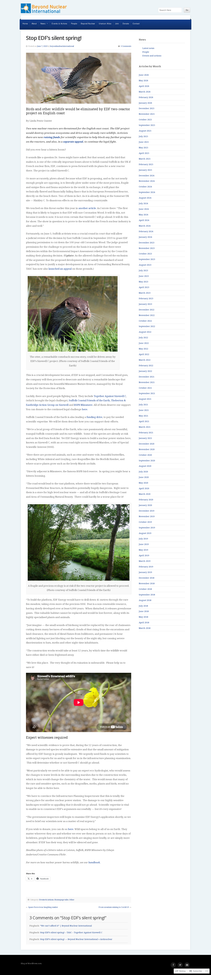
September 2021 (147, 393)
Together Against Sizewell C (110, 396)
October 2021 (145, 388)
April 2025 (144, 153)
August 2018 (145, 600)
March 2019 (144, 561)
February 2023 (146, 298)
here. (85, 409)
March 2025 (144, 159)
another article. (87, 208)
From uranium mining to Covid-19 (114, 907)
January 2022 (145, 371)
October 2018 (145, 589)
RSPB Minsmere (83, 404)
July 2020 (143, 471)
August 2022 (145, 332)
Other (71, 900)
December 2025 (146, 108)
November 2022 (147, 315)
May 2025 (143, 147)
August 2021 (145, 399)
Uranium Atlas (105, 23)
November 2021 (147, 382)
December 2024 (146, 175)
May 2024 (143, 214)
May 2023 (143, 282)
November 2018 (147, 583)
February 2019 (146, 567)
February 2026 (146, 97)
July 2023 (143, 270)
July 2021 (143, 404)
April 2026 (144, 86)
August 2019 (145, 533)
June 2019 (144, 544)
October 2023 (145, 254)
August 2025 (145, 131)
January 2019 (145, 572)
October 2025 (145, 119)
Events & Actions (59, 23)
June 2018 (144, 611)
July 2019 (143, 539)
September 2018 (147, 595)
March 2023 (144, 293)
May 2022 (143, 349)
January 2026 (145, 103)
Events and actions (151, 56)
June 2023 (144, 276)
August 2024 (145, 198)
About (34, 23)
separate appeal (73, 141)
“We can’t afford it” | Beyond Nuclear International (66, 926)
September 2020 (147, 460)
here (70, 829)
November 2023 (147, 248)
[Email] (187, 965)
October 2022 (145, 321)
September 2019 (147, 527)
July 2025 (143, 136)
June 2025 (144, 142)
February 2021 (146, 432)
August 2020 (145, 466)
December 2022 (146, 310)
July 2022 (143, 337)
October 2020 (145, 455)
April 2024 (144, 220)
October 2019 (145, 522)
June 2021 (144, 410)
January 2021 (145, 438)
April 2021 (144, 421)
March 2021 (144, 427)
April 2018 (144, 622)
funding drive (94, 417)
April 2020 (144, 488)
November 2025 (147, 114)
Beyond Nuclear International (44, 9)
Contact (136, 23)
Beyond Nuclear (88, 23)
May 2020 (143, 483)
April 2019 (144, 555)
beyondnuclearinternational (62, 46)
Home (25, 23)
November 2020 (147, 449)
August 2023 (145, 265)
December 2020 (146, 444)
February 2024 (146, 231)
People (74, 23)
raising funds (52, 137)
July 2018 (143, 606)
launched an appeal (60, 268)
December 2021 (146, 377)
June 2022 (144, 343)
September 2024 (147, 192)
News (43, 23)
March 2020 (144, 494)
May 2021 (143, 416)
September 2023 (147, 259)
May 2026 (143, 80)
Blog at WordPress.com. (31, 963)
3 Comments (126, 46)
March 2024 (144, 226)
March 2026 (144, 92)
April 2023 (144, 287)
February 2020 (146, 499)
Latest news (148, 48)
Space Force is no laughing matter (43, 907)
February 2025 (146, 164)
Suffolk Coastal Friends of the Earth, (89, 400)
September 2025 (147, 125)
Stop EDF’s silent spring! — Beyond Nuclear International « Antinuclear (76, 939)
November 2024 (147, 181)
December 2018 (146, 578)
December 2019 (146, 511)
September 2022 (147, 326)
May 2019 (143, 550)
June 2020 (144, 477)
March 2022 (144, 360)
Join (117, 23)
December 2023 (146, 242)
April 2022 (144, 354)
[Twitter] (180, 965)
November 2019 (147, 516)
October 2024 (145, 186)
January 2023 (145, 304)
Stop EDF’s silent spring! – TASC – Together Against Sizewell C (71, 932)
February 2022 (146, 365)
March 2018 (144, 628)
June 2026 (144, 75)
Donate (126, 23)
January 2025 (145, 170)
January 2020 (145, 505)
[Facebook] (173, 965)
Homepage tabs (61, 900)
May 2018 (143, 617)
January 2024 (145, 237)
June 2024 (144, 209)
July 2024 (143, 203)
